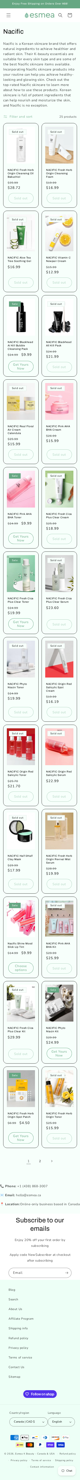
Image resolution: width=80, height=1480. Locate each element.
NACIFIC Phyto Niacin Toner (17, 685)
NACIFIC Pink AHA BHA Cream (58, 428)
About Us (15, 1309)
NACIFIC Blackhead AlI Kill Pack (58, 344)
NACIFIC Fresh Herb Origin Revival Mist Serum (59, 859)
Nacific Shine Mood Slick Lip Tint (20, 945)
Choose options (21, 968)
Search (13, 1299)
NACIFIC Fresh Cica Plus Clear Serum (59, 600)
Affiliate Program (21, 1319)
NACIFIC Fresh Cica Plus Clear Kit (20, 1029)
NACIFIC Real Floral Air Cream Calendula (21, 430)
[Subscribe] (66, 1273)
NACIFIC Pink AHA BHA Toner (20, 516)
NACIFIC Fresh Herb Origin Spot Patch (21, 1115)
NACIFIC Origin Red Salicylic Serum (59, 773)
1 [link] (29, 1161)
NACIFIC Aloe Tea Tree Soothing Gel (19, 259)
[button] (8, 15)
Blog (12, 1290)
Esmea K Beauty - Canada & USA (35, 1453)
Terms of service (20, 1357)
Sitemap (14, 1377)
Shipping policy (64, 1460)
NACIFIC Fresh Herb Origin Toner (59, 1115)
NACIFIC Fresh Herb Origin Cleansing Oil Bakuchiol (21, 173)
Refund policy (18, 1338)
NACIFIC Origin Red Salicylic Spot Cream (59, 687)
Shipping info (18, 1328)
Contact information (42, 1466)
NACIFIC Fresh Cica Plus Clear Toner (20, 600)
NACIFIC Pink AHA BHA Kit (58, 945)
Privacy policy (18, 1348)
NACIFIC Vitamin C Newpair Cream (58, 259)
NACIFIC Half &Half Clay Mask (20, 858)
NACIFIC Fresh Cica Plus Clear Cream (59, 516)
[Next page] (51, 1161)
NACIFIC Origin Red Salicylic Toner (20, 773)
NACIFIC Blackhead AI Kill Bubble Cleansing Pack (20, 345)
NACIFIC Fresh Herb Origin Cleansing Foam (59, 173)
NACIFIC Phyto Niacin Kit (55, 1029)
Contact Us (17, 1367)
